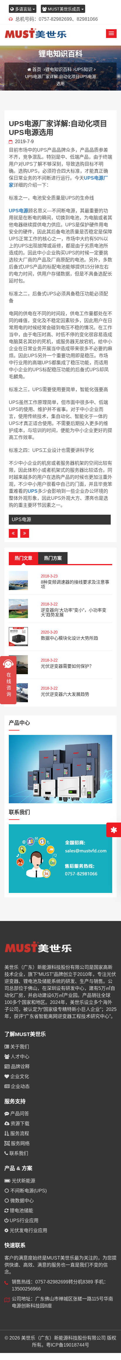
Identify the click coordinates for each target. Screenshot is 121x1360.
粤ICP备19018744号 (67, 1344)
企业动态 (20, 1086)
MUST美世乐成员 (64, 9)
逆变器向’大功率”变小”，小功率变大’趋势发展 (73, 612)
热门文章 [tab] (23, 558)
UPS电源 (18, 210)
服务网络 (20, 1143)
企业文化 (19, 1076)
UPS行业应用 (23, 1220)
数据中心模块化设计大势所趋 (69, 638)
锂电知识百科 (58, 69)
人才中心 (19, 1056)
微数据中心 (21, 1200)
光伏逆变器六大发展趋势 (65, 694)
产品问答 (19, 1113)
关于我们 (19, 1046)
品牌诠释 (20, 1066)
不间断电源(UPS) (28, 1190)
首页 (36, 69)
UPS (33, 491)
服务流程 (19, 1133)
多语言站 (23, 9)
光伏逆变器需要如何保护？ (67, 666)
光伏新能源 (23, 1180)
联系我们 (18, 1153)
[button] (111, 33)
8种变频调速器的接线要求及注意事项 (75, 584)
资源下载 (19, 1123)
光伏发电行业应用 (28, 1230)
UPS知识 (84, 69)
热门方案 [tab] (53, 558)
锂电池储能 (21, 1210)
